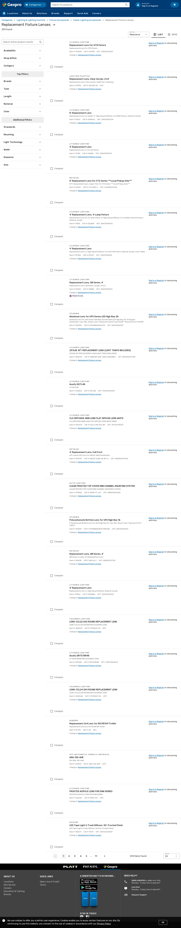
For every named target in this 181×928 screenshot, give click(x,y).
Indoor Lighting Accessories (87, 20)
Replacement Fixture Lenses (89, 55)
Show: (167, 854)
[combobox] (90, 4)
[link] (20, 881)
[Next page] (104, 856)
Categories (7, 20)
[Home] (12, 5)
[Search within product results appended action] (40, 42)
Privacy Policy (104, 923)
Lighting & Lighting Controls (31, 20)
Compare (58, 67)
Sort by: (133, 32)
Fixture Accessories (59, 20)
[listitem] (151, 4)
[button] (35, 4)
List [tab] (160, 34)
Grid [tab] (174, 34)
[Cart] (174, 4)
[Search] (126, 4)
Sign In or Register (156, 43)
